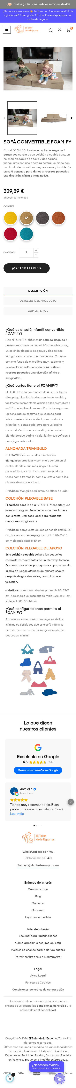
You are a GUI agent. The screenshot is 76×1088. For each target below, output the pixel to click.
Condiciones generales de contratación (38, 989)
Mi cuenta (38, 910)
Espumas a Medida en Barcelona (45, 1051)
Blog (38, 896)
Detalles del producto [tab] (38, 301)
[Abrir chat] (59, 1078)
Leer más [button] (17, 814)
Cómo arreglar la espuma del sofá (38, 943)
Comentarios (38, 311)
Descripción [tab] (38, 291)
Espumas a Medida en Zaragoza (46, 1059)
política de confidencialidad (38, 1010)
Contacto (38, 903)
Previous (4, 118)
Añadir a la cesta (28, 268)
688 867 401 (46, 852)
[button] (5, 802)
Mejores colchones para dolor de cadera (38, 950)
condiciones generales (51, 1006)
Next (71, 118)
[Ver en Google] (14, 791)
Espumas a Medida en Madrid (24, 1055)
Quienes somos (38, 889)
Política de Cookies (38, 982)
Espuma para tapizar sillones (38, 936)
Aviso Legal (38, 975)
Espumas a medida (38, 917)
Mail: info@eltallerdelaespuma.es (38, 865)
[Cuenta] (59, 30)
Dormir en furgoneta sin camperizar (38, 957)
